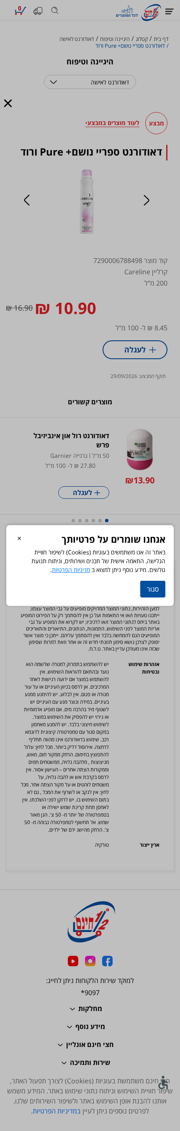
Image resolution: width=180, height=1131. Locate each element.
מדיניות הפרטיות (71, 570)
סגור (153, 589)
